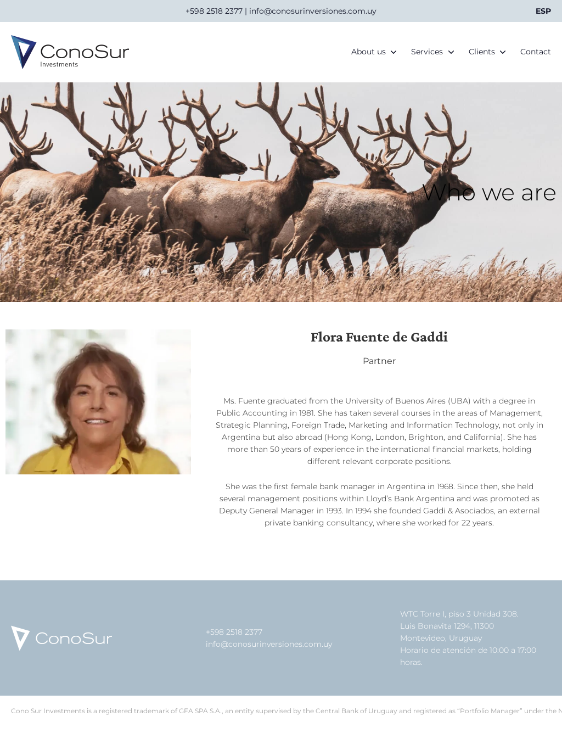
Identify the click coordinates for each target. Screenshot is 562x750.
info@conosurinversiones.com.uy (269, 644)
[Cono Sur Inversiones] (70, 52)
